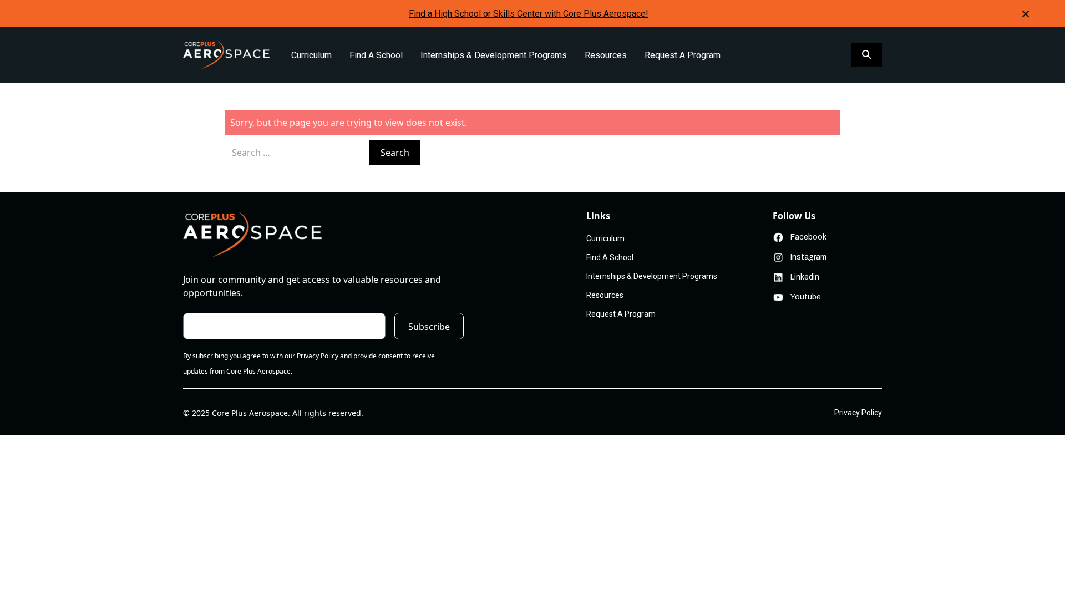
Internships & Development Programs (493, 55)
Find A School (376, 55)
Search (395, 152)
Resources (606, 55)
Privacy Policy (858, 412)
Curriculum (311, 55)
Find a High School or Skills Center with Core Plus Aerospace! (528, 13)
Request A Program (683, 55)
